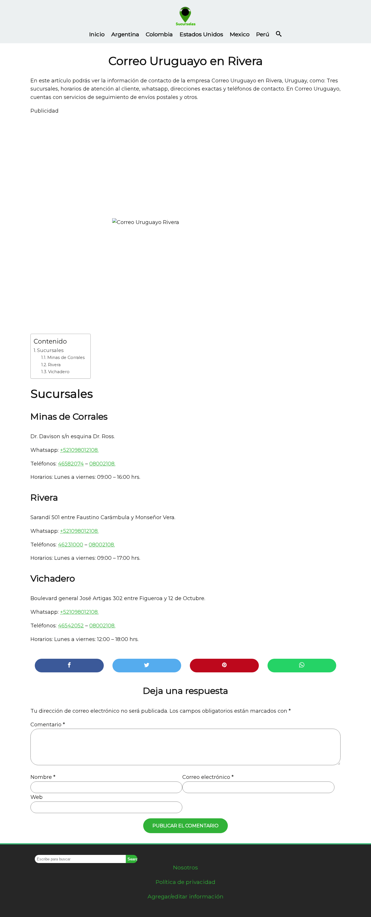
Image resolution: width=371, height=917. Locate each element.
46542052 (71, 625)
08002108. (102, 464)
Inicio (97, 34)
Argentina (125, 34)
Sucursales (50, 350)
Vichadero (59, 371)
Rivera (54, 364)
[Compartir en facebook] (69, 665)
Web (36, 797)
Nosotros (185, 867)
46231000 (70, 544)
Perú (262, 34)
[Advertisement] (185, 164)
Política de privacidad (185, 881)
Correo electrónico (208, 777)
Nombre (42, 777)
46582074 (71, 464)
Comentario (47, 724)
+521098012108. (79, 450)
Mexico (240, 34)
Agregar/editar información (185, 896)
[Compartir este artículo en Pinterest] (224, 665)
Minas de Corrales (66, 357)
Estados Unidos (201, 34)
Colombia (159, 34)
